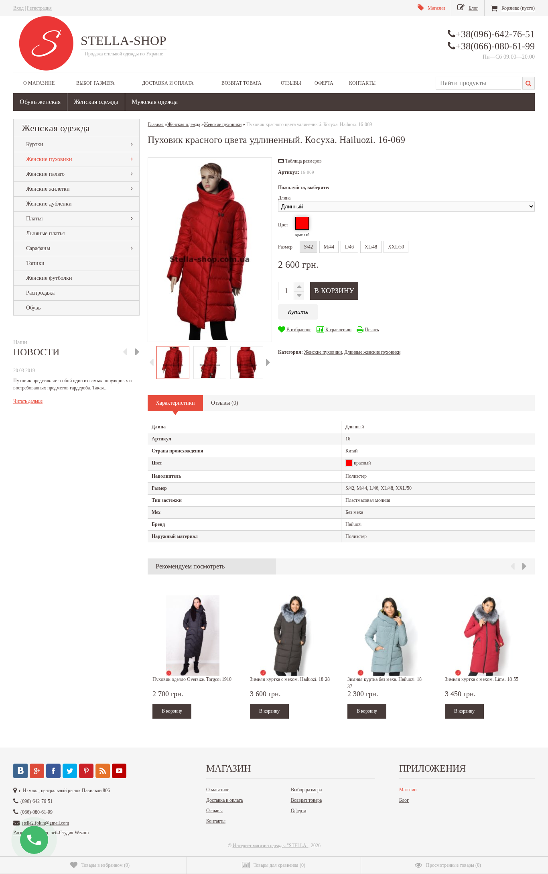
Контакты (362, 83)
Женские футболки (49, 278)
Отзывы (291, 83)
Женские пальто (45, 174)
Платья (34, 219)
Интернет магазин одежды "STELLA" (271, 845)
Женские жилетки (48, 189)
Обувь (33, 308)
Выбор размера (95, 83)
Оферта (324, 83)
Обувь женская (40, 101)
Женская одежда (96, 101)
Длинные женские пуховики (372, 352)
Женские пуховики (49, 159)
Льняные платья (45, 233)
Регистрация (39, 8)
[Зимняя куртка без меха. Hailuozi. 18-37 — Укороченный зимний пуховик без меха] (387, 635)
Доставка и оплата (168, 83)
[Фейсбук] (53, 771)
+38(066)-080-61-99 (495, 46)
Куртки (34, 144)
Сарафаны (38, 248)
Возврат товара (241, 83)
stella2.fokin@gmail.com (45, 823)
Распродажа (40, 293)
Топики (35, 263)
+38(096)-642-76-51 (495, 34)
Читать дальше (28, 401)
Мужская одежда (155, 101)
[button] (300, 161)
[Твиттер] (70, 771)
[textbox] (478, 83)
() (105, 865)
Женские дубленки (49, 204)
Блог (404, 800)
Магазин (407, 790)
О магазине (39, 83)
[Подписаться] (102, 771)
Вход (18, 8)
